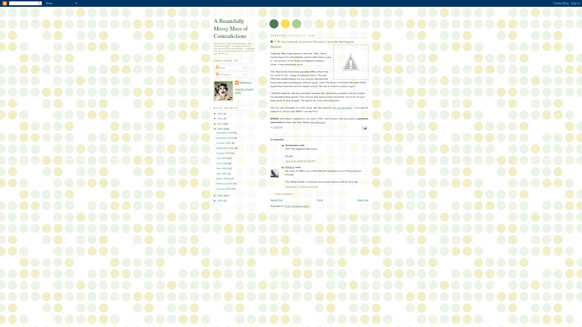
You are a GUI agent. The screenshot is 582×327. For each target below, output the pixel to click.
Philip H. (290, 167)
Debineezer (245, 82)
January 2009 (224, 189)
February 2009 (224, 183)
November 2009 (225, 138)
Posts (222, 68)
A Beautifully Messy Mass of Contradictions (231, 28)
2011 (220, 118)
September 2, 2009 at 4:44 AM (301, 186)
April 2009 (222, 173)
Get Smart (276, 46)
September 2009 (225, 148)
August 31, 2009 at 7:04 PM (300, 161)
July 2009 (221, 158)
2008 (220, 195)
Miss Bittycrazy (317, 122)
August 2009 (223, 153)
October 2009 (224, 143)
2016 (220, 113)
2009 (220, 129)
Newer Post (277, 200)
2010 (220, 124)
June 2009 (222, 163)
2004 (220, 200)
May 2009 (222, 168)
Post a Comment (284, 193)
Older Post (362, 200)
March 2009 (223, 178)
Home (320, 200)
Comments (225, 74)
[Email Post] (364, 128)
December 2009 (225, 132)
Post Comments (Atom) (297, 206)
